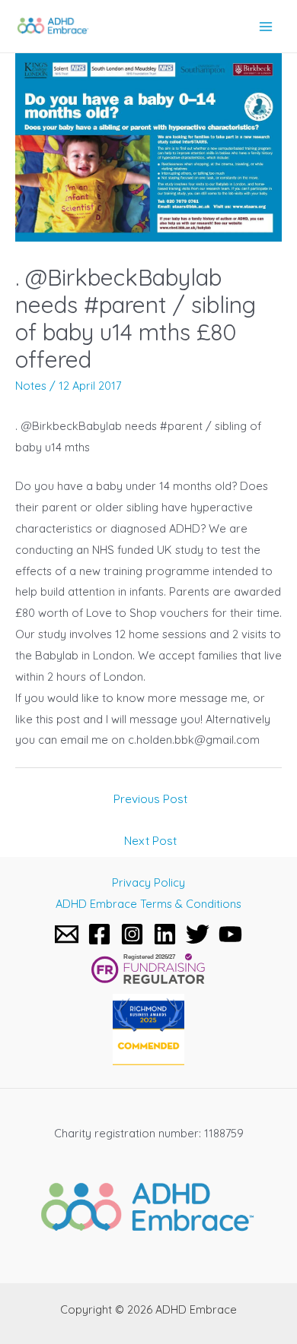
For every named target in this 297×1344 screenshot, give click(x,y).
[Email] (66, 934)
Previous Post (150, 798)
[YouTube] (230, 934)
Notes (30, 385)
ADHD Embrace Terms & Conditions (148, 904)
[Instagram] (132, 934)
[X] (197, 934)
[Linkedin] (165, 934)
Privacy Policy (148, 882)
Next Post (150, 840)
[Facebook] (99, 934)
